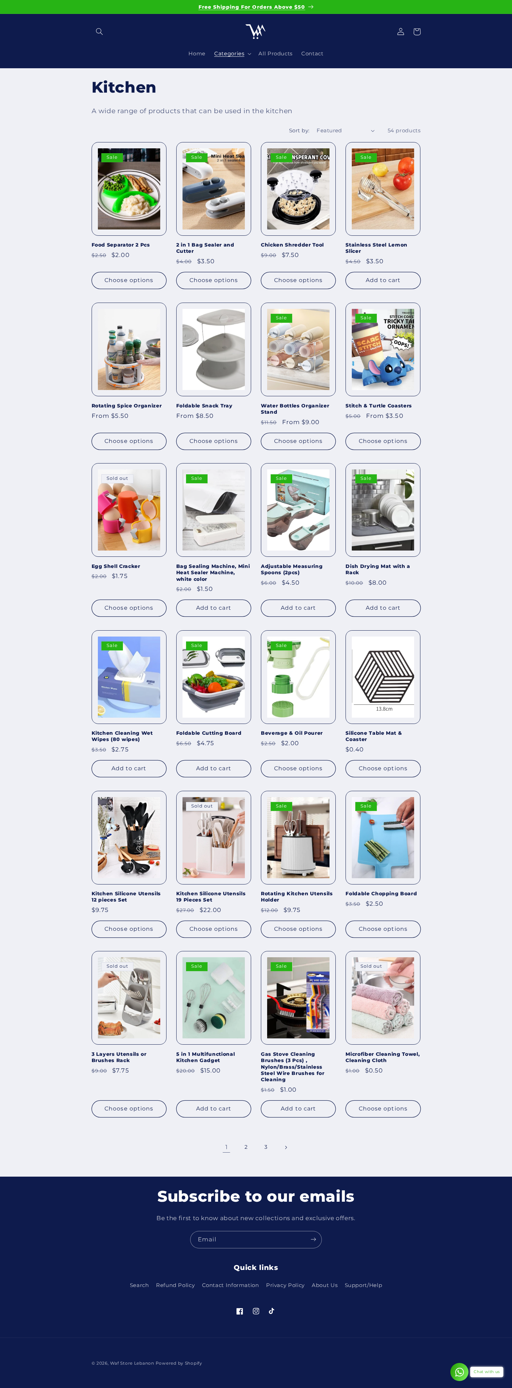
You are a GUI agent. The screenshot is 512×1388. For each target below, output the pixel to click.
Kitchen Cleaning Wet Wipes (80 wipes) (122, 736)
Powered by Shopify (179, 1363)
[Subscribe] (313, 1239)
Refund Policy (175, 1285)
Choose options (128, 280)
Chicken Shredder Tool (292, 245)
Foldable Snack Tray (204, 406)
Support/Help (363, 1285)
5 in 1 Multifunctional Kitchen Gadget (205, 1057)
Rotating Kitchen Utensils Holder (297, 896)
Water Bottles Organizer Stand (295, 409)
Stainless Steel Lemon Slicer (377, 248)
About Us (325, 1285)
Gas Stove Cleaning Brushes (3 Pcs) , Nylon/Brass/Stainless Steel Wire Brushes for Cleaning (293, 1067)
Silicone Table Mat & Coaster (374, 736)
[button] (100, 32)
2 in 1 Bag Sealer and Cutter (205, 248)
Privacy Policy (285, 1285)
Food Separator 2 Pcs (121, 245)
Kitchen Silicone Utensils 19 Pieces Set (211, 896)
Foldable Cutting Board (209, 733)
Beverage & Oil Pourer (292, 733)
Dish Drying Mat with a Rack (378, 569)
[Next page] (286, 1147)
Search (139, 1285)
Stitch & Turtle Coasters (379, 406)
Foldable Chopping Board (381, 893)
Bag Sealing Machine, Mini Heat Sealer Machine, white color (213, 572)
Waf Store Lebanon (132, 1363)
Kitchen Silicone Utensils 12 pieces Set (126, 896)
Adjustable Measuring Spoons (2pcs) (292, 569)
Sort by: (299, 130)
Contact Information (230, 1285)
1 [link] (226, 1147)
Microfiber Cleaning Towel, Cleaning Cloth (383, 1057)
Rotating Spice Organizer (127, 406)
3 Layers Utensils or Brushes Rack (119, 1057)
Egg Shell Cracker (116, 566)
